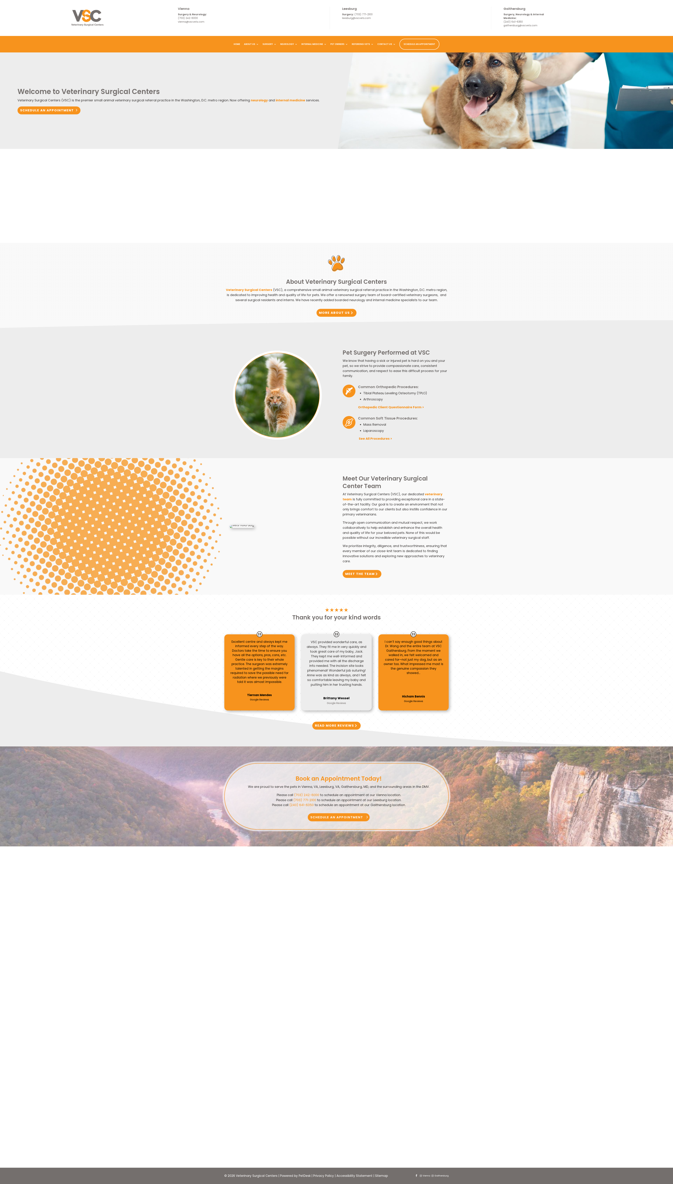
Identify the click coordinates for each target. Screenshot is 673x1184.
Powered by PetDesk (295, 1176)
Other (274, 1103)
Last (312, 1059)
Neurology (287, 44)
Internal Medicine (312, 44)
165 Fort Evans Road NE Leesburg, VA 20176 (329, 928)
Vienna (183, 8)
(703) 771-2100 (363, 14)
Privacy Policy (323, 1176)
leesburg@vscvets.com (356, 18)
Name (269, 1049)
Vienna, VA (278, 1113)
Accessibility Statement (354, 1176)
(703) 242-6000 (188, 18)
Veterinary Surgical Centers (249, 290)
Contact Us (384, 44)
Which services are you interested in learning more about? (310, 1074)
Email (268, 1064)
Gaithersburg (514, 8)
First (312, 1054)
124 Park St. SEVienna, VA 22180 (247, 946)
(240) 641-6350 (513, 22)
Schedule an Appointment (47, 110)
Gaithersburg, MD (283, 1125)
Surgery (268, 44)
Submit (272, 1147)
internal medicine (290, 100)
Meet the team (360, 574)
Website (269, 1140)
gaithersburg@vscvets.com (520, 25)
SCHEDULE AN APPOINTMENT (419, 44)
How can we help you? (281, 1135)
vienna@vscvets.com (191, 22)
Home (237, 44)
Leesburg (349, 8)
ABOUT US (249, 44)
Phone (268, 1069)
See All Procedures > (375, 438)
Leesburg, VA (280, 1119)
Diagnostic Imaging (285, 1097)
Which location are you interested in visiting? (299, 1108)
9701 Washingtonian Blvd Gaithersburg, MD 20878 (407, 933)
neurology (259, 100)
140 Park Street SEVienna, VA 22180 (248, 928)
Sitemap (381, 1176)
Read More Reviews (334, 725)
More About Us (334, 312)
